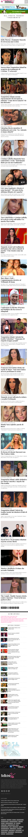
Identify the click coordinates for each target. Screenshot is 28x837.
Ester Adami (19, 828)
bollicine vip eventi (9, 834)
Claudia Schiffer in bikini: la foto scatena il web (9, 616)
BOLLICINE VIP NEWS (20, 819)
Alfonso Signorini (4, 830)
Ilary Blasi (3, 834)
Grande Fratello (13, 828)
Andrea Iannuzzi (12, 830)
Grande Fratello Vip (11, 825)
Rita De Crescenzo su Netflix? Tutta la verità (8, 617)
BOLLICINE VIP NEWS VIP (13, 821)
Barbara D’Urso (4, 832)
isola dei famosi (18, 830)
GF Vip (10, 826)
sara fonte (20, 821)
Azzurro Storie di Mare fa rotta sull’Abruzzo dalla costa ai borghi (12, 619)
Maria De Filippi (15, 826)
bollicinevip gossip (4, 826)
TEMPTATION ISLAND (18, 832)
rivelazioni (18, 823)
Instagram (21, 826)
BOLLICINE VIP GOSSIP (4, 821)
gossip (17, 825)
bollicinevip (9, 819)
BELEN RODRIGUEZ (11, 832)
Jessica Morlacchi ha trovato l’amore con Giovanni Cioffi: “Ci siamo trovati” (14, 618)
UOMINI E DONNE (3, 825)
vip (14, 823)
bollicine (14, 819)
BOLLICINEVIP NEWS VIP (5, 828)
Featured (2, 823)
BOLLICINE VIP (3, 819)
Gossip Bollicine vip (9, 823)
